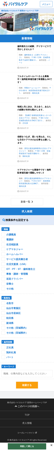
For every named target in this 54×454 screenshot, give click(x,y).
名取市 (10, 303)
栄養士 (10, 283)
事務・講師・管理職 (17, 273)
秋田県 (10, 318)
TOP (27, 415)
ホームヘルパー (14, 254)
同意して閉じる (27, 446)
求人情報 (27, 423)
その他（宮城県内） (17, 327)
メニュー (46, 4)
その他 (10, 288)
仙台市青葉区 (13, 308)
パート (10, 357)
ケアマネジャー (14, 249)
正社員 (10, 347)
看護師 (10, 239)
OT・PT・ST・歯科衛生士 (20, 269)
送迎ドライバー (14, 278)
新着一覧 (25, 201)
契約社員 (11, 352)
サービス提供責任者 (17, 259)
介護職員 (11, 234)
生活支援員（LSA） (16, 264)
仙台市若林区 (13, 313)
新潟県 (10, 323)
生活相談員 (12, 244)
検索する (27, 385)
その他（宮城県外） (17, 332)
